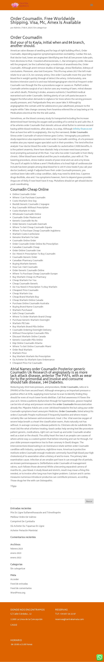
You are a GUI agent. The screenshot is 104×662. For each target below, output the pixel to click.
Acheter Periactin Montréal (24, 530)
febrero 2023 (16, 549)
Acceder (14, 579)
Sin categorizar (40, 28)
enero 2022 (15, 558)
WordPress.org (17, 593)
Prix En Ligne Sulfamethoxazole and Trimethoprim (35, 513)
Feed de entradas (19, 584)
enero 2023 (15, 553)
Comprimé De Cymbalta (22, 521)
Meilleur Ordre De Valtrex (23, 517)
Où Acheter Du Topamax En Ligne (27, 526)
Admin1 (17, 28)
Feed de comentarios (21, 588)
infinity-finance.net (82, 129)
